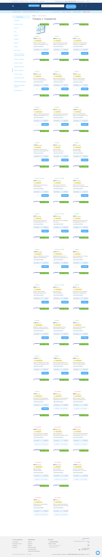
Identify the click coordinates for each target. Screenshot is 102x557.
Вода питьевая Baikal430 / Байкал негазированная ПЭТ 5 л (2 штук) (80, 115)
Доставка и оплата (24, 1)
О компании (15, 541)
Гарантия (16, 42)
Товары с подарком (66, 11)
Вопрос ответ (17, 50)
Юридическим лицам (19, 66)
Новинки (16, 35)
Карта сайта (29, 554)
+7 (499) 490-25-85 (71, 1)
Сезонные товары (77, 11)
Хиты (15, 31)
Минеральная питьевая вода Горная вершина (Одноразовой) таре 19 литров (41, 506)
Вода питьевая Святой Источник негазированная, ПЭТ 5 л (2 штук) (39, 80)
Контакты (42, 1)
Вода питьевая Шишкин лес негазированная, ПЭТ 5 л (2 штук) (40, 222)
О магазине (15, 1)
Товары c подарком (18, 70)
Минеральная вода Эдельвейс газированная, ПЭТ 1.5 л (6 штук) (60, 400)
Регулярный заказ (34, 1)
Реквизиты (16, 39)
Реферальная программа (20, 81)
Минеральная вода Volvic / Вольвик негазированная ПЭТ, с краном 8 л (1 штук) (60, 257)
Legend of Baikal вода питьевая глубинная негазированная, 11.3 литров (41, 115)
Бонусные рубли (56, 11)
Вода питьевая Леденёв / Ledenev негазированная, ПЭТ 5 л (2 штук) (40, 44)
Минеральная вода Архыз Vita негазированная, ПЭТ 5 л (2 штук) (80, 222)
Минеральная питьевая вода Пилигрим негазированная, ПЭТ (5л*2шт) (80, 44)
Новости (30, 541)
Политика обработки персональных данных (19, 54)
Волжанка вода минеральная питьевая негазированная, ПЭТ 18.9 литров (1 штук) (41, 400)
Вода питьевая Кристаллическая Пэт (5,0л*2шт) (58, 151)
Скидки (86, 11)
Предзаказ (45, 195)
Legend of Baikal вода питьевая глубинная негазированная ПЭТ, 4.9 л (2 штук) (41, 257)
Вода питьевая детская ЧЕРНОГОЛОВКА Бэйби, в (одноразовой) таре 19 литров (80, 364)
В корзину (45, 53)
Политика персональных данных (18, 554)
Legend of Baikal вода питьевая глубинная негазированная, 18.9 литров (41, 364)
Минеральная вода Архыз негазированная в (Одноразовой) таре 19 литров (80, 328)
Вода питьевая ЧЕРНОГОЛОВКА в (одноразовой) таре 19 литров (60, 293)
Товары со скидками (19, 59)
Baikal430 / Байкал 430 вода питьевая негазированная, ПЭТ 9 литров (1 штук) (41, 328)
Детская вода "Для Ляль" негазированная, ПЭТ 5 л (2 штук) (60, 186)
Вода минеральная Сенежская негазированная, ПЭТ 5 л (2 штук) (60, 115)
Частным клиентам (16, 11)
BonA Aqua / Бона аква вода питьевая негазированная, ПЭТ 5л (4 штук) (41, 151)
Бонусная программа (19, 77)
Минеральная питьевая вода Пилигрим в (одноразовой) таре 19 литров (80, 293)
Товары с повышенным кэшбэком (19, 86)
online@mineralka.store (60, 1)
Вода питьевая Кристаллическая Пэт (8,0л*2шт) (58, 470)
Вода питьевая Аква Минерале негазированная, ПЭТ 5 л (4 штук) (80, 435)
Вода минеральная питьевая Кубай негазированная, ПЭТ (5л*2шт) (60, 44)
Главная (34, 15)
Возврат (16, 46)
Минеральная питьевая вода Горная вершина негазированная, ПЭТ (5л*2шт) (41, 186)
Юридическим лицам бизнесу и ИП (31, 11)
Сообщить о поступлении (60, 408)
